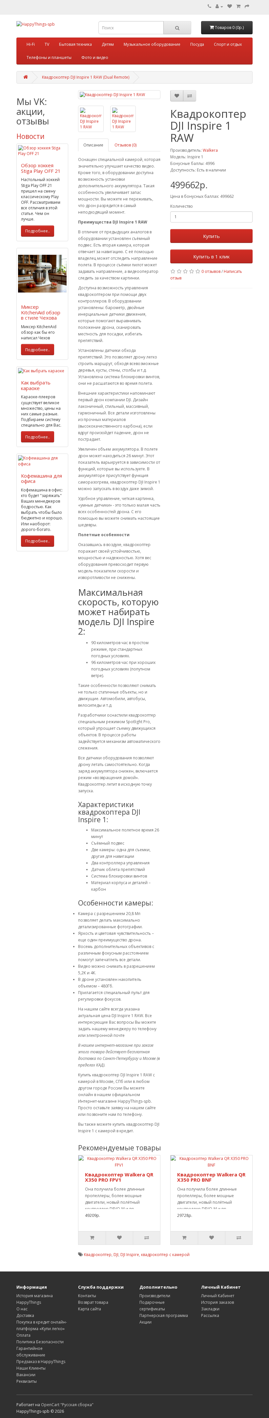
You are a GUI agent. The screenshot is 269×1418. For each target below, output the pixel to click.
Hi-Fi (31, 44)
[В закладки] (176, 95)
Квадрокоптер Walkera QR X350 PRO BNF (211, 1177)
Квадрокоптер (98, 1254)
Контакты (87, 1296)
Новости (30, 136)
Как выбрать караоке (36, 385)
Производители (154, 1296)
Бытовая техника (75, 44)
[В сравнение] (189, 95)
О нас (22, 1309)
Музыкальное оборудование (152, 44)
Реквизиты (26, 1381)
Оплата (23, 1335)
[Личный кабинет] (219, 6)
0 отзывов (210, 271)
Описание (93, 145)
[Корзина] (238, 6)
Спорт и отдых (228, 44)
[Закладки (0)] (229, 6)
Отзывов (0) (125, 145)
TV (47, 44)
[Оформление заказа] (247, 6)
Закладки (210, 1309)
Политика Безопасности (40, 1342)
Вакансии (25, 1375)
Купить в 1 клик (211, 256)
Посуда (197, 44)
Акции (145, 1322)
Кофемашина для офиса (41, 478)
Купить (211, 236)
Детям (108, 44)
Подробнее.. (37, 231)
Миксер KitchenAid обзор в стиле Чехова (40, 312)
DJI (116, 1254)
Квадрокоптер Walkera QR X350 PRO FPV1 (119, 1177)
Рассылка (210, 1315)
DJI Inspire (129, 1254)
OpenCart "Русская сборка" (67, 1404)
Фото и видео (94, 57)
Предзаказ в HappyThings (40, 1361)
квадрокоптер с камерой (165, 1254)
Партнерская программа (163, 1315)
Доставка (25, 1315)
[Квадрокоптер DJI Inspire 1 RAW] (119, 94)
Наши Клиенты (31, 1368)
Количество (181, 206)
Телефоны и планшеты (49, 57)
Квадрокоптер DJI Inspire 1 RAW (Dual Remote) (85, 77)
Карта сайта (89, 1309)
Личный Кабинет (217, 1296)
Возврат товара (93, 1302)
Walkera (210, 150)
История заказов (217, 1302)
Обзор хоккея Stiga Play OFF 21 (41, 168)
